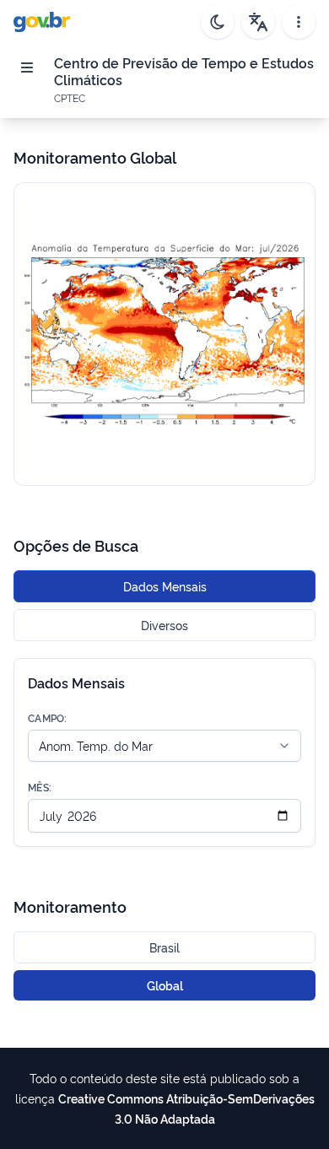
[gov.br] (41, 22)
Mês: (39, 786)
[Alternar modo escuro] (218, 22)
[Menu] (26, 67)
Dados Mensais (165, 586)
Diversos (164, 625)
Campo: (47, 717)
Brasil (164, 947)
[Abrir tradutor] (258, 22)
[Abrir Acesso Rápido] (299, 22)
